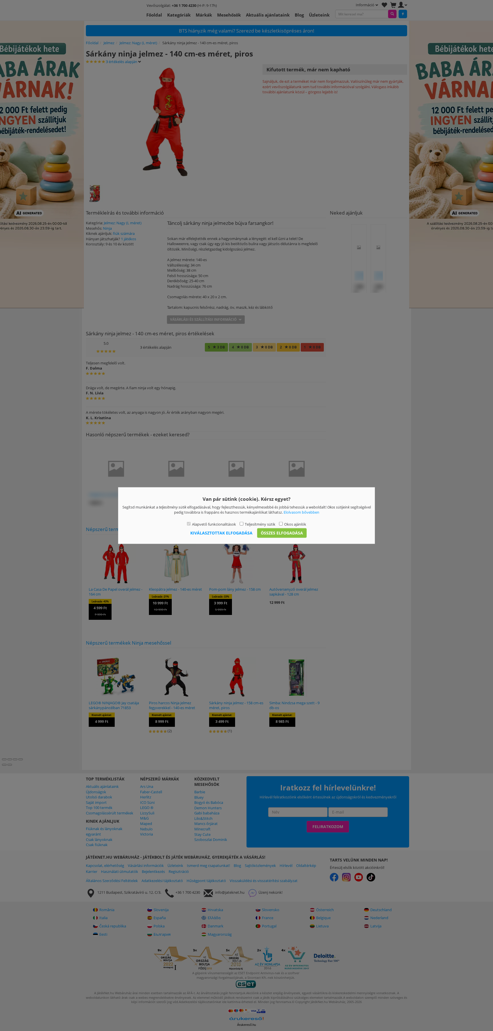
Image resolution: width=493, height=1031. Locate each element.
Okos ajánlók (295, 523)
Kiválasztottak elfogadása (221, 533)
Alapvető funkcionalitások (214, 523)
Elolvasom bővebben (301, 512)
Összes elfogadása (282, 533)
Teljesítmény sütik (260, 523)
